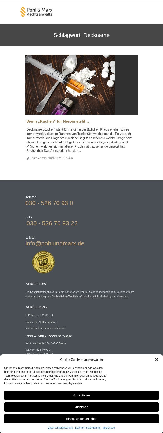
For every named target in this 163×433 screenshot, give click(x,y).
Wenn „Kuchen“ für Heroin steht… (58, 121)
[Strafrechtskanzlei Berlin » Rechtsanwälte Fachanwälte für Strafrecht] (36, 12)
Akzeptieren (81, 395)
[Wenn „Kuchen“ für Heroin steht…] (81, 85)
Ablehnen (81, 407)
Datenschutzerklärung (60, 427)
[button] (157, 360)
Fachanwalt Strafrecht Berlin (52, 158)
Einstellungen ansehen (81, 418)
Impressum (109, 427)
